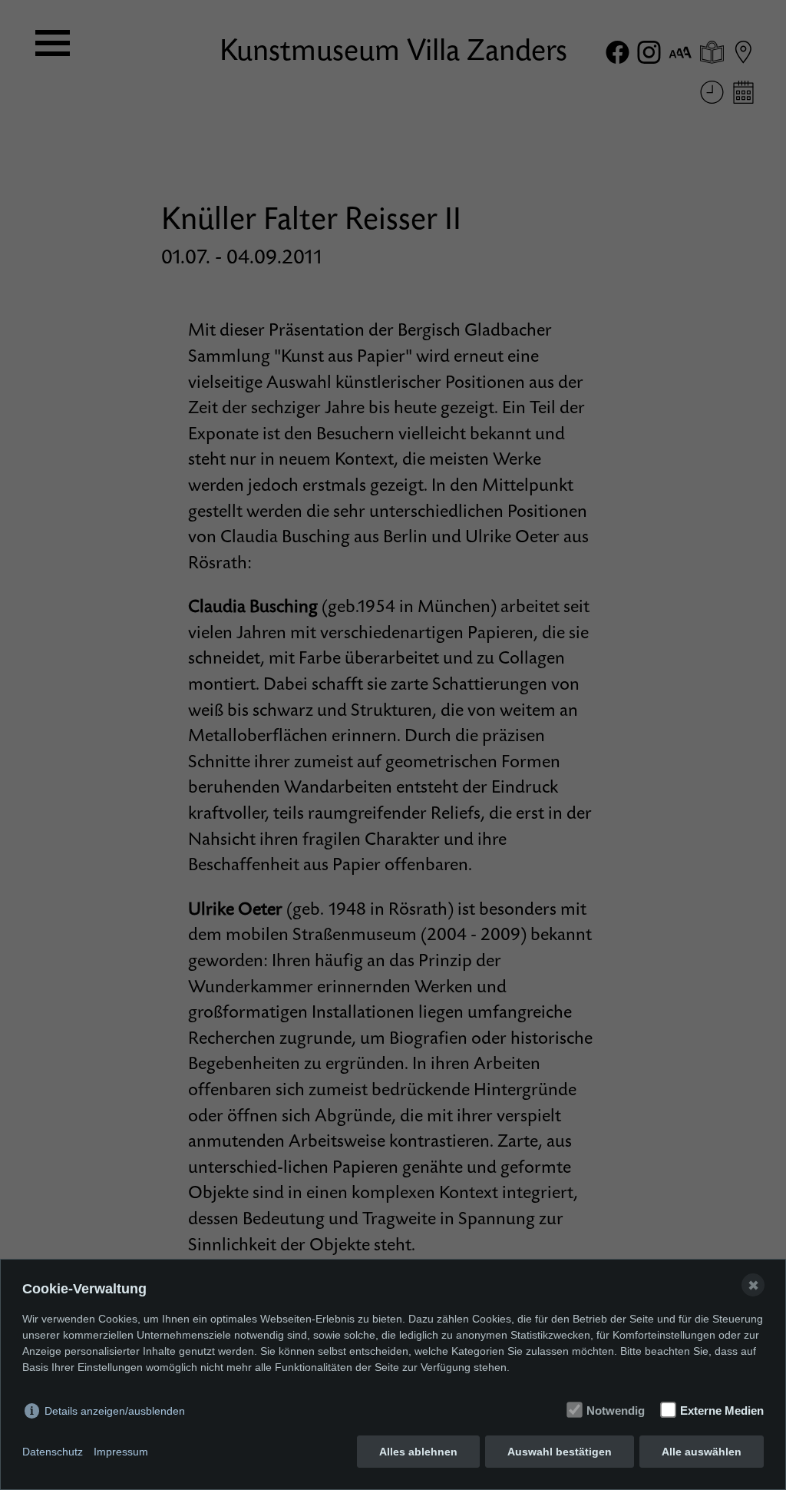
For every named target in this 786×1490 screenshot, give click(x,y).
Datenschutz (52, 1451)
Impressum (121, 1451)
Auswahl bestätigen (559, 1451)
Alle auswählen (701, 1451)
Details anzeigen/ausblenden (115, 1411)
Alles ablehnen (418, 1451)
